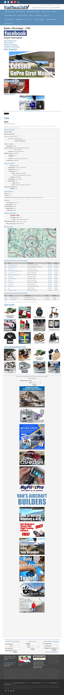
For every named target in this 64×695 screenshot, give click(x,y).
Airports (54, 11)
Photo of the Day (23, 15)
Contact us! (46, 15)
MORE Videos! (19, 19)
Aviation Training (39, 19)
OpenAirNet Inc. (28, 682)
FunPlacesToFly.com (8, 682)
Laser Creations (45, 11)
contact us (14, 684)
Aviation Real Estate (10, 15)
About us (31, 15)
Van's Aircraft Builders (32, 11)
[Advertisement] (32, 624)
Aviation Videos (9, 19)
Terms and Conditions (49, 5)
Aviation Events (20, 11)
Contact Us (58, 5)
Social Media (8, 23)
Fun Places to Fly (9, 11)
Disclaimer (56, 678)
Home (42, 5)
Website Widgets (51, 19)
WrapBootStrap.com (44, 682)
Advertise (38, 15)
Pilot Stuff (28, 19)
